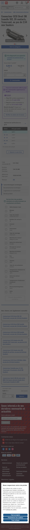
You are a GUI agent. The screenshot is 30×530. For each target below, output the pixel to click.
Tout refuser (15, 520)
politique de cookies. (11, 509)
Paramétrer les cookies (15, 517)
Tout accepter (15, 515)
